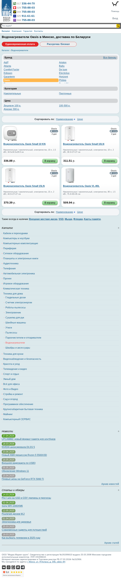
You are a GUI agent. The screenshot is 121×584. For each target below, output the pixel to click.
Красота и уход (11, 364)
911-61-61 (28, 15)
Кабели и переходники (15, 233)
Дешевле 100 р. (12, 105)
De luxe (63, 69)
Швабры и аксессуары (17, 347)
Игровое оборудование (16, 283)
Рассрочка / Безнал (58, 44)
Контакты (38, 31)
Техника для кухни (13, 354)
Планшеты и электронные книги (20, 258)
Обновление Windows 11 (15, 471)
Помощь (115, 11)
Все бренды (109, 57)
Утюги (8, 327)
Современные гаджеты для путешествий (24, 530)
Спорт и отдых (11, 374)
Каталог (6, 31)
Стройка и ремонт (13, 394)
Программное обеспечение (18, 404)
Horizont (63, 76)
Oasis (7, 80)
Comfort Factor (11, 69)
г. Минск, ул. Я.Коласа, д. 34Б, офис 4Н (46, 561)
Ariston (62, 62)
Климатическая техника (16, 288)
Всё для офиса (11, 384)
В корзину (50, 161)
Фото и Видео (10, 389)
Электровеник (13, 312)
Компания (17, 31)
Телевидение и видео (15, 369)
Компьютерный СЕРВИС (17, 419)
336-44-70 (28, 3)
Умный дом (9, 379)
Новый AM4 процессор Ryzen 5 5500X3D (24, 455)
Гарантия (27, 31)
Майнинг (8, 414)
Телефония (9, 268)
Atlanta (7, 66)
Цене (80, 119)
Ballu (61, 66)
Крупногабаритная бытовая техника (23, 409)
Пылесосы (11, 332)
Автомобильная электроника (19, 273)
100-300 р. (64, 105)
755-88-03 (28, 7)
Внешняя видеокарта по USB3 (18, 463)
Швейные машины (15, 322)
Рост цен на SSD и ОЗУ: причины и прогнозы (26, 498)
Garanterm (9, 76)
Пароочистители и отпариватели (23, 337)
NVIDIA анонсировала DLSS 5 (18, 447)
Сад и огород (10, 399)
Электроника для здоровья (16, 522)
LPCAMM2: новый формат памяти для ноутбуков (28, 439)
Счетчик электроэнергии (18, 302)
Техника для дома (13, 293)
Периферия (9, 248)
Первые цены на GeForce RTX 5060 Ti (23, 479)
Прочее (7, 278)
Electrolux (64, 73)
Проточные (65, 93)
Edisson (8, 73)
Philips (62, 80)
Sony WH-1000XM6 (12, 506)
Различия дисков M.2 (13, 514)
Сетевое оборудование (16, 253)
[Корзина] (115, 4)
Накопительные (12, 93)
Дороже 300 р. (11, 109)
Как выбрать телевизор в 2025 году (21, 538)
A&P (6, 62)
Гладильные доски (15, 297)
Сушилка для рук (14, 317)
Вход (115, 18)
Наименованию (64, 119)
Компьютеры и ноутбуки (16, 238)
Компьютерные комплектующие (20, 243)
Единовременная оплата (20, 44)
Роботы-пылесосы (15, 307)
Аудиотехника (10, 263)
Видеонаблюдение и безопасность (22, 359)
